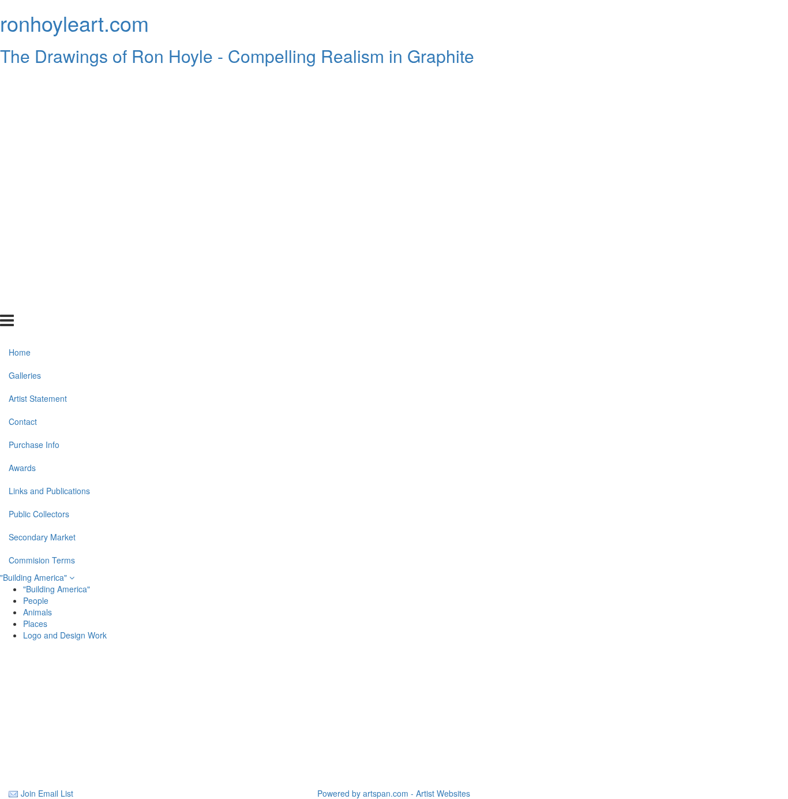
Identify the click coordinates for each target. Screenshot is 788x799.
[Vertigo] (654, 745)
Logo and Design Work (65, 635)
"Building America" (34, 577)
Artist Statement (38, 140)
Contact (23, 163)
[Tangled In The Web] (133, 717)
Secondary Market (42, 278)
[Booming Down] (654, 689)
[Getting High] (394, 689)
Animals (37, 612)
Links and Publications (49, 232)
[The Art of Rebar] (133, 745)
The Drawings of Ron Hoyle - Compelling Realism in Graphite (237, 55)
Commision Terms (42, 301)
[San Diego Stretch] (394, 745)
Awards (22, 209)
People (35, 600)
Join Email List (47, 793)
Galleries (25, 117)
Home (20, 94)
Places (35, 623)
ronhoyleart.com (74, 23)
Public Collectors (39, 255)
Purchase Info (34, 186)
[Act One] (394, 717)
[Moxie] (654, 717)
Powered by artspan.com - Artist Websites (393, 793)
